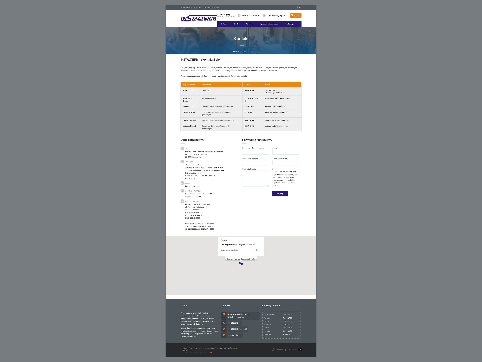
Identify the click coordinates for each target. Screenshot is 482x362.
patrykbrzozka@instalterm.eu (276, 112)
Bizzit (210, 353)
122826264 (249, 98)
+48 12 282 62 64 (251, 15)
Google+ (279, 349)
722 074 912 (218, 167)
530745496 (249, 120)
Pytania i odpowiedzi (269, 24)
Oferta (236, 24)
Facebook (292, 349)
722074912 (249, 107)
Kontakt (297, 15)
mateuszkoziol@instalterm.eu (276, 126)
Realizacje (289, 24)
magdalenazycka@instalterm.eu (277, 98)
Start (236, 51)
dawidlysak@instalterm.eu (275, 107)
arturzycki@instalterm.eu (274, 93)
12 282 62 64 (194, 165)
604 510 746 (210, 176)
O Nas (223, 24)
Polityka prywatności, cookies (228, 348)
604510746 (249, 90)
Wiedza (249, 24)
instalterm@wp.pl (276, 15)
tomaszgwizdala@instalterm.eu (277, 120)
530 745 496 (219, 170)
